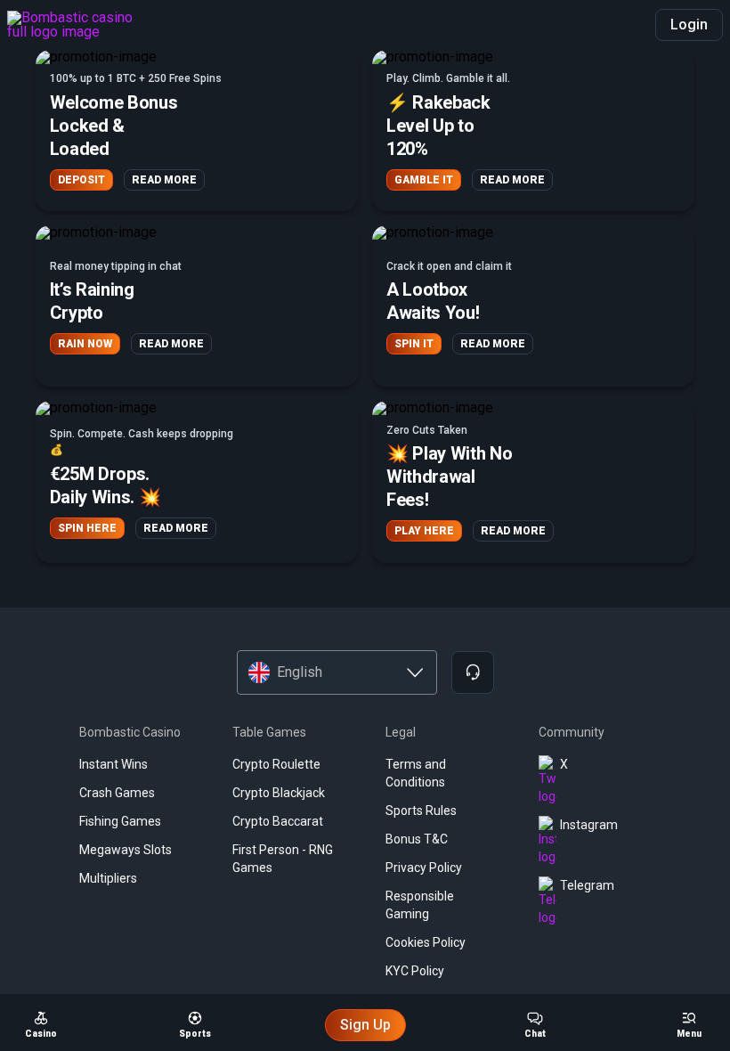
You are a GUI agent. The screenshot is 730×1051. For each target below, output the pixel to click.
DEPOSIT (81, 180)
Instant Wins (113, 764)
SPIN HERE (87, 528)
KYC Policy (414, 971)
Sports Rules (421, 810)
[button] (197, 130)
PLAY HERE (424, 531)
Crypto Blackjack (278, 793)
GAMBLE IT (423, 180)
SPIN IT (414, 344)
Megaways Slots (125, 850)
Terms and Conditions (415, 773)
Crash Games (117, 793)
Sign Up (365, 1024)
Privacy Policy (423, 867)
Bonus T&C (416, 839)
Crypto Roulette (276, 764)
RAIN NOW (85, 344)
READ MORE (164, 180)
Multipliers (108, 878)
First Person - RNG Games (282, 859)
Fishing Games (120, 821)
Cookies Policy (425, 942)
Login (689, 24)
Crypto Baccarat (277, 821)
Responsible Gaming (419, 905)
